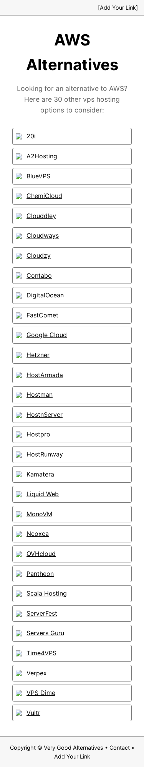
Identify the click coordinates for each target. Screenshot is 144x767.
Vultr (33, 713)
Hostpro (38, 434)
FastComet (42, 315)
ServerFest (41, 613)
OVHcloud (41, 553)
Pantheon (40, 573)
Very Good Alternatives (73, 747)
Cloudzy (38, 255)
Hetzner (38, 355)
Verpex (36, 673)
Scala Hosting (46, 593)
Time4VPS (41, 653)
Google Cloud (46, 335)
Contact (119, 747)
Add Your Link (72, 756)
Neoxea (37, 533)
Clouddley (41, 216)
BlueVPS (38, 176)
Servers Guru (45, 633)
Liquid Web (42, 494)
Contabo (39, 275)
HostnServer (44, 414)
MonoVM (39, 514)
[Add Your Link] (118, 7)
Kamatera (40, 474)
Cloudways (42, 235)
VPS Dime (40, 693)
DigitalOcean (45, 295)
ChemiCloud (44, 196)
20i (31, 136)
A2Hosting (41, 156)
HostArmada (44, 375)
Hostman (39, 394)
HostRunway (44, 454)
